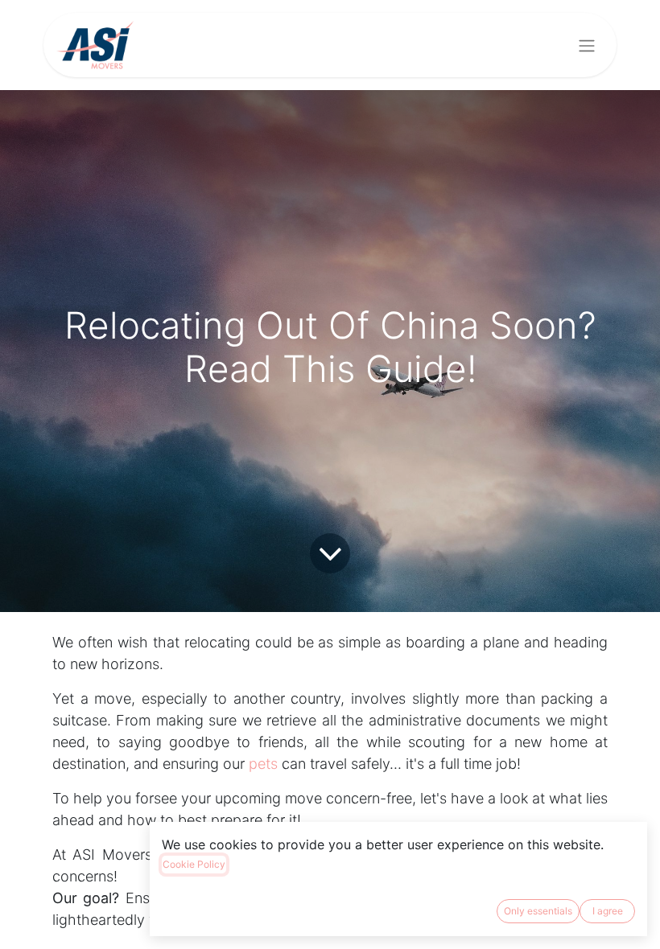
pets (263, 763)
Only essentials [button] (538, 911)
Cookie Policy (194, 864)
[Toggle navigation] (587, 45)
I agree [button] (607, 911)
